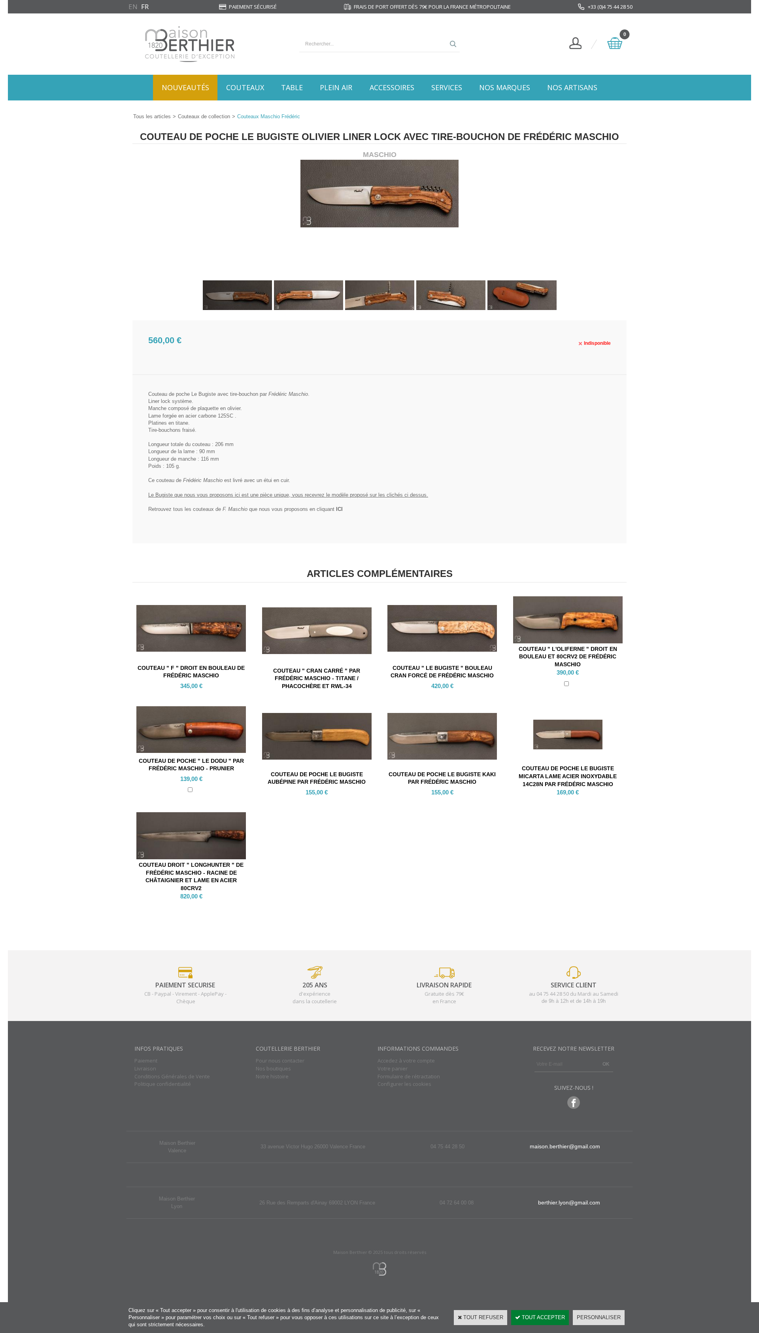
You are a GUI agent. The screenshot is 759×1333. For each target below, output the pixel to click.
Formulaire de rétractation (409, 1076)
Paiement (145, 1060)
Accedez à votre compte (406, 1060)
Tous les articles (152, 116)
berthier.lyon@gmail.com (569, 1202)
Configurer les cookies (404, 1083)
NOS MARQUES (504, 87)
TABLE (292, 87)
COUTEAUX (245, 87)
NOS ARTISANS (572, 87)
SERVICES (446, 87)
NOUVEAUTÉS (185, 87)
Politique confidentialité (162, 1083)
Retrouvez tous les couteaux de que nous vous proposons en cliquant (245, 509)
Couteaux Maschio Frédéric (268, 116)
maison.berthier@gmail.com (565, 1146)
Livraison (145, 1068)
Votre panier (393, 1068)
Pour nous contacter (280, 1060)
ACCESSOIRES (392, 87)
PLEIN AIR (336, 87)
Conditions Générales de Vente (172, 1076)
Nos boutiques (273, 1068)
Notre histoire (272, 1076)
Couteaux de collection (204, 116)
